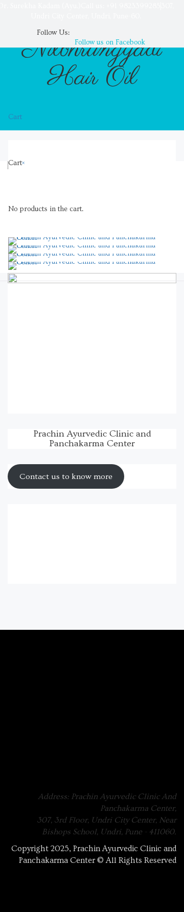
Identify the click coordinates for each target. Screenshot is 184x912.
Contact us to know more (65, 476)
